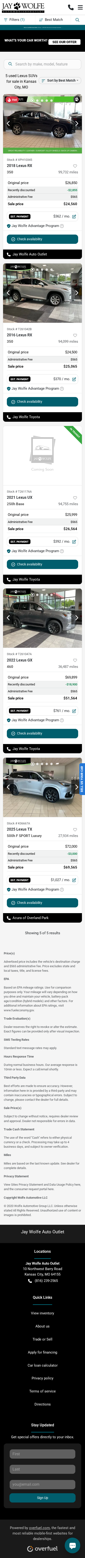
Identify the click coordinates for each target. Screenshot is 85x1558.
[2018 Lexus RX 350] (42, 124)
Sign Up (42, 1498)
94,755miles (68, 504)
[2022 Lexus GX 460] (42, 618)
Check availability (29, 239)
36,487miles (68, 667)
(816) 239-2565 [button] (46, 1281)
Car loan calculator (43, 1365)
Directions (42, 1404)
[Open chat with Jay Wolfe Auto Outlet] (72, 1545)
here (77, 1184)
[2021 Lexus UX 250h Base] (42, 455)
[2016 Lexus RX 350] (42, 293)
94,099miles (68, 341)
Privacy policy (42, 1378)
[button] (71, 7)
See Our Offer (64, 42)
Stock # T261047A (19, 654)
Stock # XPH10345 (19, 160)
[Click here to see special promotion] (42, 27)
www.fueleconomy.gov (19, 1010)
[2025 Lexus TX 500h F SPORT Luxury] (42, 787)
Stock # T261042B (19, 329)
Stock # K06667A (18, 823)
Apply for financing (42, 1352)
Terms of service (42, 1391)
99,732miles (68, 172)
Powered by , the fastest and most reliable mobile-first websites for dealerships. (42, 1533)
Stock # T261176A (19, 491)
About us (42, 1326)
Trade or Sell (42, 1339)
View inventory (42, 1313)
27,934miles (68, 836)
